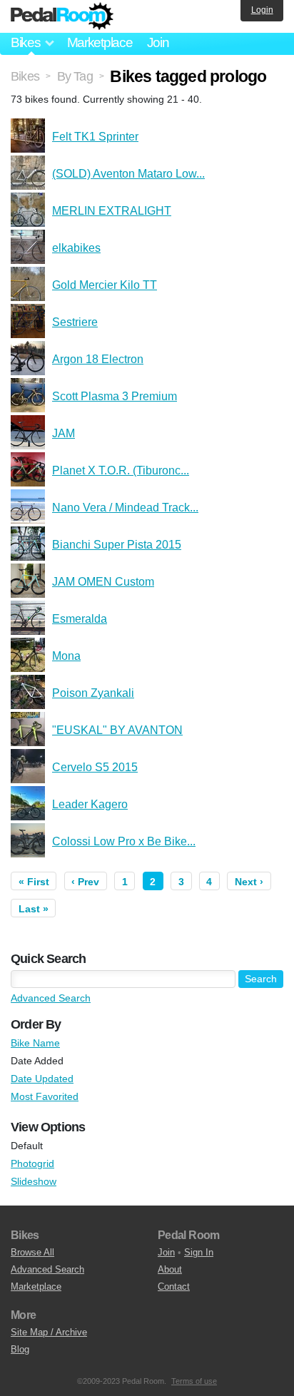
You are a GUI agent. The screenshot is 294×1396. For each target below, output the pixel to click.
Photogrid (32, 1163)
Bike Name (35, 1043)
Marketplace (100, 42)
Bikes (25, 76)
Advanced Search (51, 998)
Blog (20, 1349)
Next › (249, 881)
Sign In (198, 1252)
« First (34, 881)
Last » (34, 908)
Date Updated (42, 1078)
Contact (174, 1286)
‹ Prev (85, 881)
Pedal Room (62, 16)
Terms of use (194, 1381)
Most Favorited (44, 1096)
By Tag (75, 76)
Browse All (32, 1252)
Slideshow (33, 1181)
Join (158, 42)
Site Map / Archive (49, 1332)
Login (262, 10)
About (170, 1269)
